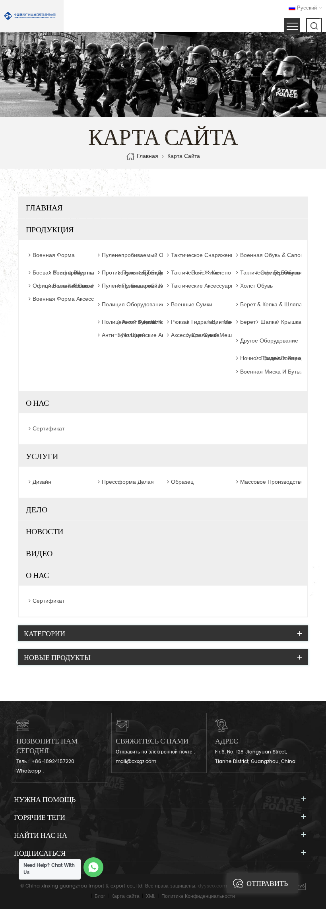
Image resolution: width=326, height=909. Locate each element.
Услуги (42, 456)
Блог (100, 896)
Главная (147, 156)
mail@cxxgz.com (136, 761)
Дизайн (42, 482)
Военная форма (54, 255)
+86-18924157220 (52, 761)
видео (39, 553)
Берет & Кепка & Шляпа (268, 304)
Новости (44, 531)
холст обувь (256, 285)
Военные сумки (191, 304)
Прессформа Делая (128, 482)
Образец (182, 482)
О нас (37, 402)
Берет (248, 322)
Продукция (50, 229)
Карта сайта (125, 896)
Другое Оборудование (268, 341)
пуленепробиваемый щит (156, 285)
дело (36, 509)
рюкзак (180, 322)
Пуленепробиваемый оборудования (130, 255)
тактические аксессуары (203, 285)
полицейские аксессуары (155, 335)
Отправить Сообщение (269, 886)
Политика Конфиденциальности (198, 896)
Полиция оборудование (130, 304)
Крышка (291, 322)
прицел (270, 358)
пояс (197, 272)
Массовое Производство (268, 482)
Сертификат (48, 428)
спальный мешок (214, 335)
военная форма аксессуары (70, 299)
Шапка (268, 322)
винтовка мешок (233, 322)
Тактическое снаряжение (199, 255)
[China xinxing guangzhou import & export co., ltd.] (30, 16)
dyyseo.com (212, 886)
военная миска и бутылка (274, 371)
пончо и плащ (93, 285)
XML (150, 896)
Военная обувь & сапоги (268, 255)
